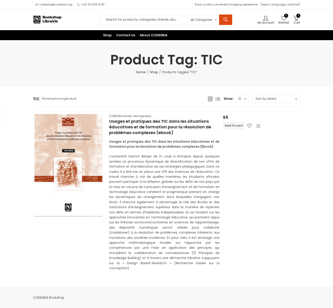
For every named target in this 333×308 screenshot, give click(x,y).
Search (225, 20)
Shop (154, 72)
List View (218, 99)
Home (141, 72)
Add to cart (234, 125)
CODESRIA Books (120, 116)
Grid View (210, 99)
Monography (142, 116)
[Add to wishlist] (249, 126)
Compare (258, 126)
